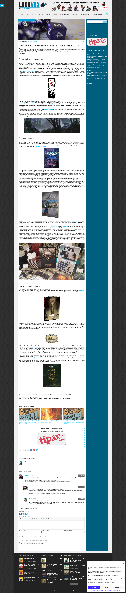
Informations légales (96, 590)
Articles (40, 14)
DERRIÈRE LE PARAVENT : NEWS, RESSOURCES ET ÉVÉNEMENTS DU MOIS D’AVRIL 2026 (73, 422)
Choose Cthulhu (23, 66)
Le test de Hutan (51, 558)
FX (28, 41)
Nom (22, 530)
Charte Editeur (34, 590)
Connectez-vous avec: (24, 511)
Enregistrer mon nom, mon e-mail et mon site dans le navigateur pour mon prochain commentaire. (41, 536)
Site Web (68, 530)
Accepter (94, 587)
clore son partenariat (29, 71)
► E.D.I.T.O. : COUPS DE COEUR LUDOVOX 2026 (29, 566)
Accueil (21, 14)
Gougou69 (27, 475)
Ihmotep (88, 72)
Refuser (106, 587)
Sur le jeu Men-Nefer (75, 572)
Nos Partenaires (41, 590)
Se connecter (85, 14)
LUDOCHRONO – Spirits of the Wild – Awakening (29, 572)
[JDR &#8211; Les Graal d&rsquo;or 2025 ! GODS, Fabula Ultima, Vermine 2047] (51, 414)
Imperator (24, 397)
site (73, 233)
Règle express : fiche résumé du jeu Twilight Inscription (52, 574)
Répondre (81, 475)
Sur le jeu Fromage (74, 567)
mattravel (54, 577)
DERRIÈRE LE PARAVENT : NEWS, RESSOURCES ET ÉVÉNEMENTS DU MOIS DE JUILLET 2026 (29, 422)
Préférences (118, 587)
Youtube (21, 223)
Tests (55, 14)
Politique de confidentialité (106, 590)
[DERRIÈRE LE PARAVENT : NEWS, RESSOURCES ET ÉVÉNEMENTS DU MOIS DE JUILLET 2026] (29, 414)
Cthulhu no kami (28, 103)
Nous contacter (64, 590)
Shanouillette (31, 486)
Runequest (32, 102)
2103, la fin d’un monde (41, 146)
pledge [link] (59, 109)
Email (45, 530)
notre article (65, 226)
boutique (31, 293)
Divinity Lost (81, 290)
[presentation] (20, 519)
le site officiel (54, 226)
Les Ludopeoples (64, 14)
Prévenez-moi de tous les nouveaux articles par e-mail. (31, 543)
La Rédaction (34, 568)
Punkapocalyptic (33, 357)
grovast (75, 565)
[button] (123, 563)
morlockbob (77, 558)
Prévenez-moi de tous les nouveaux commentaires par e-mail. (33, 540)
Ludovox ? (75, 14)
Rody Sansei (89, 65)
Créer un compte (97, 14)
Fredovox (34, 561)
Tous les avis (74, 584)
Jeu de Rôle (35, 41)
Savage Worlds (34, 347)
